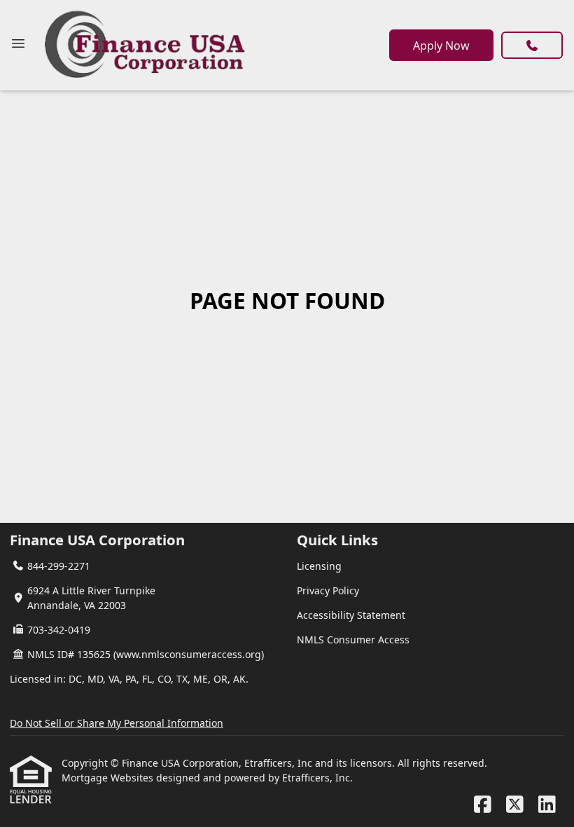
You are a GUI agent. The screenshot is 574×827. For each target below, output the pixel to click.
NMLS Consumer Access (353, 639)
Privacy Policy (328, 590)
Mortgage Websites (109, 777)
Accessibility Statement (351, 615)
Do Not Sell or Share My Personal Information (116, 723)
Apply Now (441, 45)
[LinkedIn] (547, 805)
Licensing (319, 566)
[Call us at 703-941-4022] (532, 45)
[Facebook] (482, 805)
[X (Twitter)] (515, 805)
